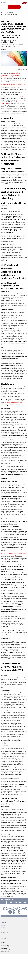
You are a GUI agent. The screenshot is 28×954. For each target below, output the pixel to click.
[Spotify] (16, 908)
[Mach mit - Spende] (18, 912)
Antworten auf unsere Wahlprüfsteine (16, 97)
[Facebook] (3, 908)
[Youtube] (10, 912)
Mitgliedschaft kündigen (6, 932)
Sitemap (2, 928)
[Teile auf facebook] (7, 902)
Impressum (3, 927)
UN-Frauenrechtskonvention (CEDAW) (16, 402)
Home (2, 12)
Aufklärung (12, 12)
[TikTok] (25, 908)
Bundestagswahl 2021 (8, 16)
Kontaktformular (14, 916)
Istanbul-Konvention (16, 416)
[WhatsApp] (16, 902)
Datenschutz (3, 925)
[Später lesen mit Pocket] (20, 902)
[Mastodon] (14, 912)
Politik (7, 12)
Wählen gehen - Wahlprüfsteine (10, 14)
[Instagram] (7, 908)
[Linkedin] (12, 908)
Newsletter (3, 930)
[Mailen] (25, 902)
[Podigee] (20, 908)
